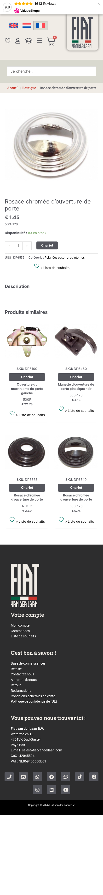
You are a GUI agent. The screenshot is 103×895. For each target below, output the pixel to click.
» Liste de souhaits (54, 268)
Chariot (47, 245)
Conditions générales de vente (33, 696)
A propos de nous (24, 680)
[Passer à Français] (40, 25)
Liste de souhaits (23, 636)
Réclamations (21, 690)
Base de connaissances (28, 663)
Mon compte (20, 625)
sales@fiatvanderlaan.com (42, 750)
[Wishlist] (7, 41)
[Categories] (39, 40)
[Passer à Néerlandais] (27, 25)
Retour (16, 685)
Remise (16, 669)
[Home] (82, 32)
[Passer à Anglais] (13, 25)
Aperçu (27, 360)
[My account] (18, 41)
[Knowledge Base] (28, 40)
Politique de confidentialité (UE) (34, 701)
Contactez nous (22, 674)
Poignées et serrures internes (65, 257)
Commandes (20, 631)
